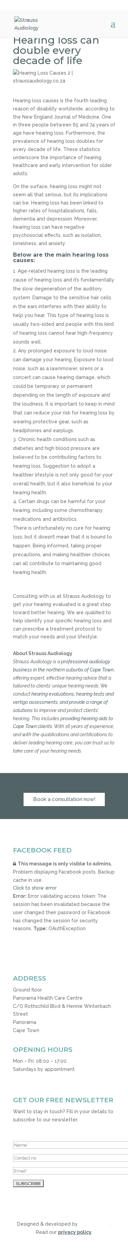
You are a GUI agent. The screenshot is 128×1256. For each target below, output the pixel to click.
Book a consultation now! (64, 799)
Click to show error (35, 888)
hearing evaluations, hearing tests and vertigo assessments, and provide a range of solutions (63, 702)
